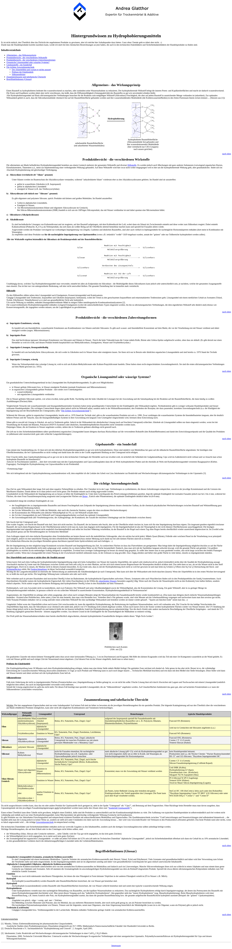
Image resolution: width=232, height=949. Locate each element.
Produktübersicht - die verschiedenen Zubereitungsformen (30, 60)
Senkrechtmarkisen (39, 569)
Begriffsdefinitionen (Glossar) (19, 79)
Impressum (116, 945)
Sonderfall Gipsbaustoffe (119, 808)
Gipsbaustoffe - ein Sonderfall (19, 65)
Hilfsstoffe (132, 165)
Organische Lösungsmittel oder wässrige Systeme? (27, 62)
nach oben (226, 154)
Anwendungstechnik (45, 822)
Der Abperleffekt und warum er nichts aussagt (31, 69)
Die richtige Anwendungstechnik (20, 67)
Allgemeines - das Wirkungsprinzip (21, 55)
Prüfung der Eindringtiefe (22, 72)
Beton (85, 496)
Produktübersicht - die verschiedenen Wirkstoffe (26, 57)
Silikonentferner (18, 74)
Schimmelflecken (13, 569)
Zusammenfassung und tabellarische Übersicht (26, 77)
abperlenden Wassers (108, 581)
